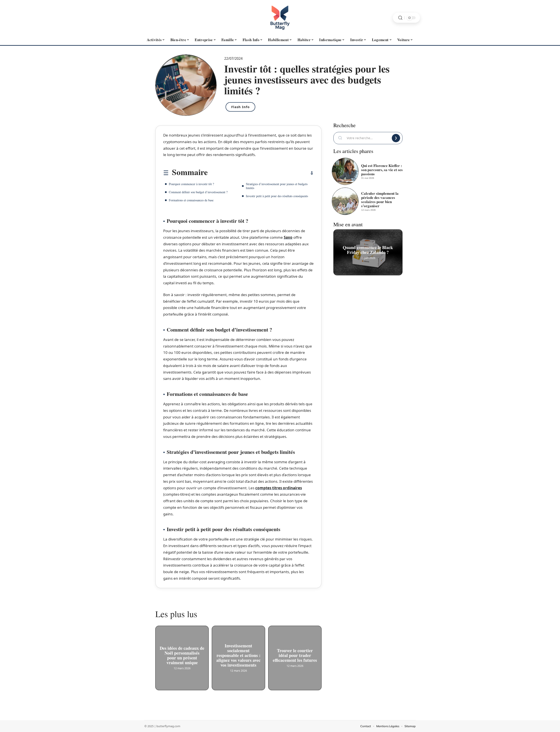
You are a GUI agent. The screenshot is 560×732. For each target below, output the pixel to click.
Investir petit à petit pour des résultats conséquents (277, 196)
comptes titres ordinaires (278, 487)
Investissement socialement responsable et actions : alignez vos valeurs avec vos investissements (238, 657)
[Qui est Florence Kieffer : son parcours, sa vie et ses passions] (345, 171)
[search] (400, 17)
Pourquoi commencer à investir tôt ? (191, 184)
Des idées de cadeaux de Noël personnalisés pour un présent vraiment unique (182, 656)
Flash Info (240, 107)
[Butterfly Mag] (280, 18)
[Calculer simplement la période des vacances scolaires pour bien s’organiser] (345, 201)
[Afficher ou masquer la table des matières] (261, 173)
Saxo (288, 237)
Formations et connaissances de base (191, 200)
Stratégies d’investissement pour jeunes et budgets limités (277, 186)
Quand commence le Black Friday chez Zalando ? (368, 251)
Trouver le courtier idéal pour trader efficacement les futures (295, 657)
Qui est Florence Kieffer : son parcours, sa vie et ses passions (382, 170)
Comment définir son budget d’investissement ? (198, 192)
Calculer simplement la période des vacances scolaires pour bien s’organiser (380, 200)
